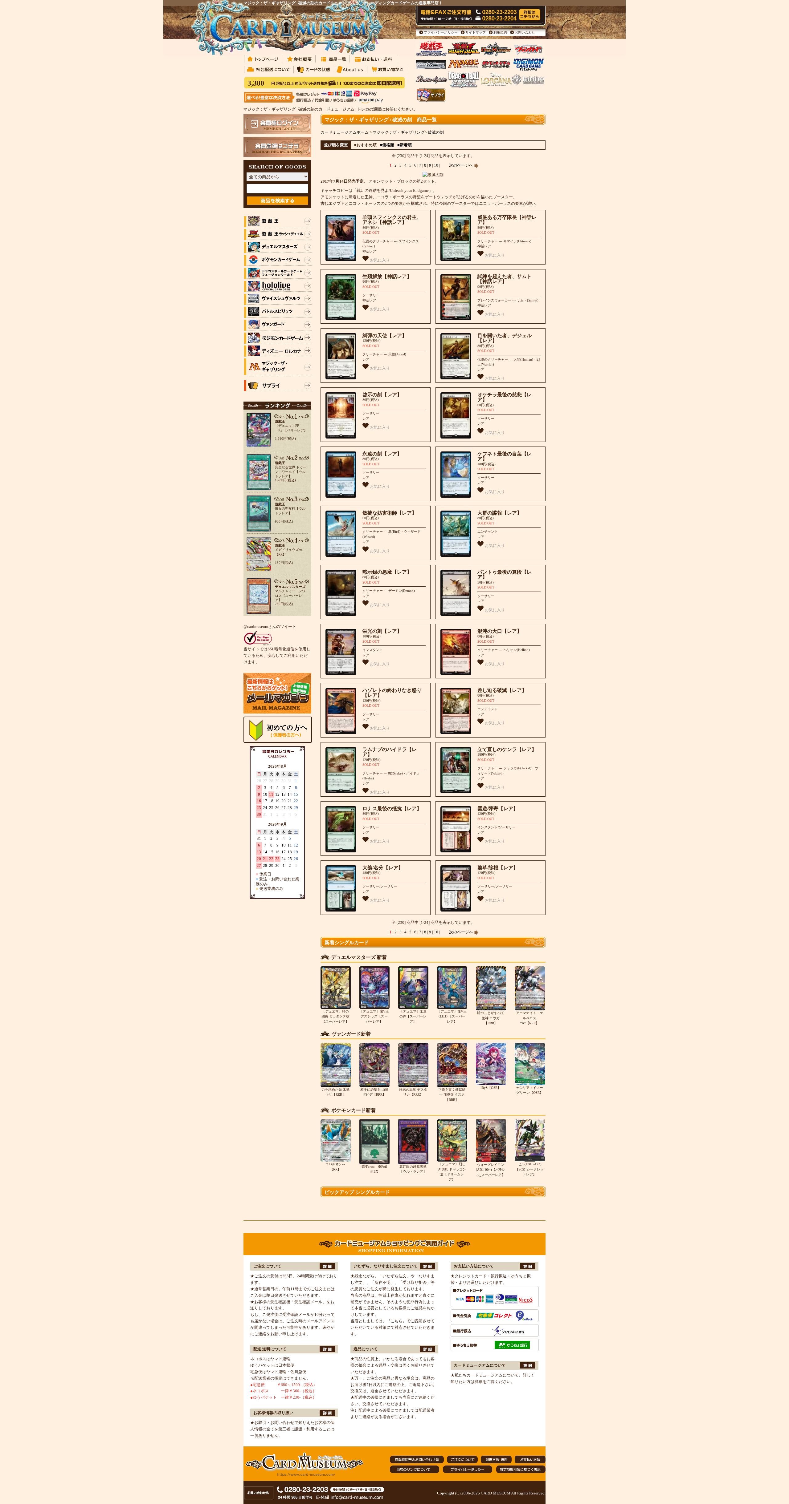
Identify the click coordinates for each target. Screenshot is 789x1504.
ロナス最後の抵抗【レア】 (392, 808)
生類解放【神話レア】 (387, 276)
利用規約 (500, 32)
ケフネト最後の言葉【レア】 (504, 456)
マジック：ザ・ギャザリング (399, 132)
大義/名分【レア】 (382, 867)
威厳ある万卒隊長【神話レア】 (507, 220)
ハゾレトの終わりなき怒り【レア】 (392, 693)
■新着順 (404, 145)
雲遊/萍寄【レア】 (497, 808)
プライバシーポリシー (441, 32)
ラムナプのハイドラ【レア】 (389, 752)
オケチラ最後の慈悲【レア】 (504, 397)
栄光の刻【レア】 (382, 631)
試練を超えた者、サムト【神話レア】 (504, 279)
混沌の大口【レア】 (499, 631)
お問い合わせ (525, 32)
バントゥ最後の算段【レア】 (504, 574)
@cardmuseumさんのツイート (269, 626)
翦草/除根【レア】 (497, 867)
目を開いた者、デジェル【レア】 (504, 338)
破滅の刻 (436, 132)
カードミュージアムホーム (345, 132)
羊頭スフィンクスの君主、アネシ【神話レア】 (392, 220)
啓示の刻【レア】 (382, 394)
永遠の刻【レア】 (382, 453)
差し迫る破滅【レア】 (502, 690)
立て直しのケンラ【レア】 (507, 749)
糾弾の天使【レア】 (384, 335)
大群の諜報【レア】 (499, 512)
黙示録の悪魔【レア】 (387, 572)
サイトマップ (475, 32)
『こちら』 (396, 1321)
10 (436, 165)
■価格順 (387, 145)
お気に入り (379, 260)
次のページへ (461, 165)
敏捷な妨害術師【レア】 (389, 512)
